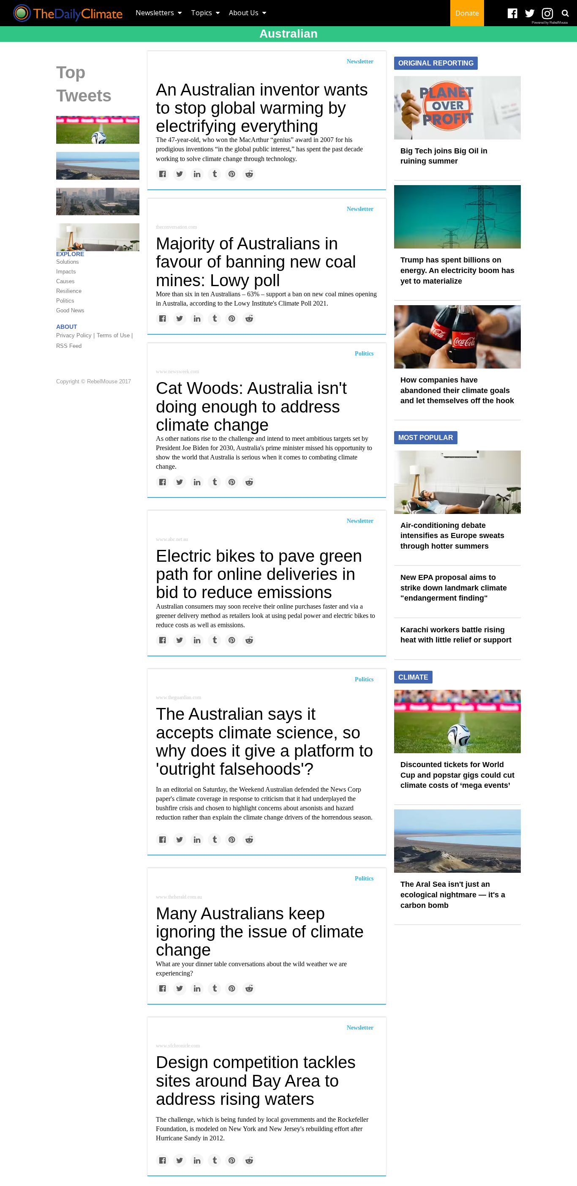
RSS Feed (69, 346)
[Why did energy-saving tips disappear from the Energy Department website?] (97, 236)
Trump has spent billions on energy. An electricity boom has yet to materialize (457, 270)
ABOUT (66, 326)
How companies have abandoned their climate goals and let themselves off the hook (457, 390)
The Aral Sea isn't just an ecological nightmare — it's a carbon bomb (452, 894)
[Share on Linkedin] (197, 174)
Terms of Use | (115, 335)
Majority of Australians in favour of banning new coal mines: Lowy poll (256, 261)
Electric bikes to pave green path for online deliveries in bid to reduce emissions (259, 574)
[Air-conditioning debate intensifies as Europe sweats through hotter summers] (457, 481)
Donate (467, 13)
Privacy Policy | (75, 335)
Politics (364, 353)
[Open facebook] (512, 13)
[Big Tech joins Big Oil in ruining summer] (457, 107)
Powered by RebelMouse (550, 23)
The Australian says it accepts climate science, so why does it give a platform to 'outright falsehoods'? (264, 741)
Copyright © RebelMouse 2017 (93, 382)
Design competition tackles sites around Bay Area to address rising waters (256, 1080)
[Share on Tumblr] (214, 174)
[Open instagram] (547, 13)
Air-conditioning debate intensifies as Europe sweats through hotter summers (452, 535)
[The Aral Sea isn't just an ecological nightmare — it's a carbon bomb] (97, 165)
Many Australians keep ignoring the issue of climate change (260, 931)
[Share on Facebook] (162, 174)
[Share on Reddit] (249, 174)
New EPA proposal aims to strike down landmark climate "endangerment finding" (453, 587)
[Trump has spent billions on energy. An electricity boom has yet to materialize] (457, 216)
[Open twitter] (530, 13)
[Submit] (565, 13)
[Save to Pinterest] (231, 174)
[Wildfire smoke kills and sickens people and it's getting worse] (97, 201)
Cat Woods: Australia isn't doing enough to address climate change (251, 406)
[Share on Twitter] (179, 174)
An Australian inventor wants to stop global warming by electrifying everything (262, 107)
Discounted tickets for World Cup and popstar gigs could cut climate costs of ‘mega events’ (457, 775)
